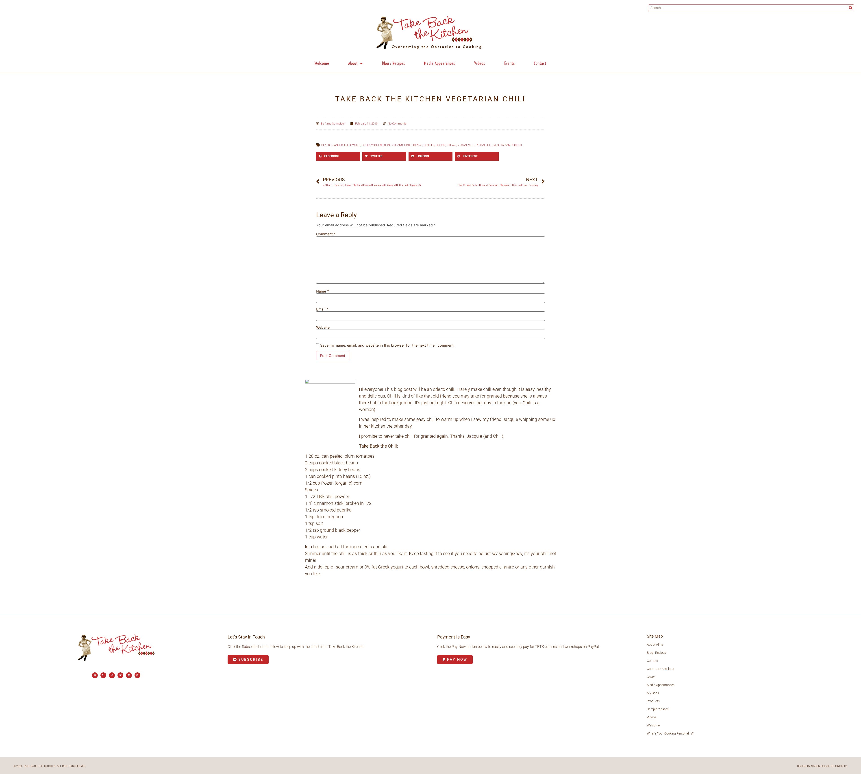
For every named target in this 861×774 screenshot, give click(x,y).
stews (451, 145)
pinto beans (413, 145)
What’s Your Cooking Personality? (670, 733)
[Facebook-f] (112, 675)
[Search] (850, 8)
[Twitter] (120, 675)
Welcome (322, 63)
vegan (462, 145)
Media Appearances (439, 63)
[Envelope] (95, 675)
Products (653, 701)
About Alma (655, 644)
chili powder (350, 145)
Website (323, 327)
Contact (540, 63)
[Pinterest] (129, 675)
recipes (429, 145)
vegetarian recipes (508, 145)
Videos (479, 63)
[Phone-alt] (103, 675)
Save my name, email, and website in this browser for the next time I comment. (387, 345)
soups (440, 145)
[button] (338, 156)
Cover (651, 677)
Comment (326, 234)
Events (509, 63)
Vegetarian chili (480, 145)
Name (322, 291)
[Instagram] (137, 675)
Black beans (330, 145)
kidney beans (393, 145)
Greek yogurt (372, 145)
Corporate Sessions (660, 669)
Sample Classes (658, 709)
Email (322, 309)
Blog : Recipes (393, 63)
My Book (653, 693)
